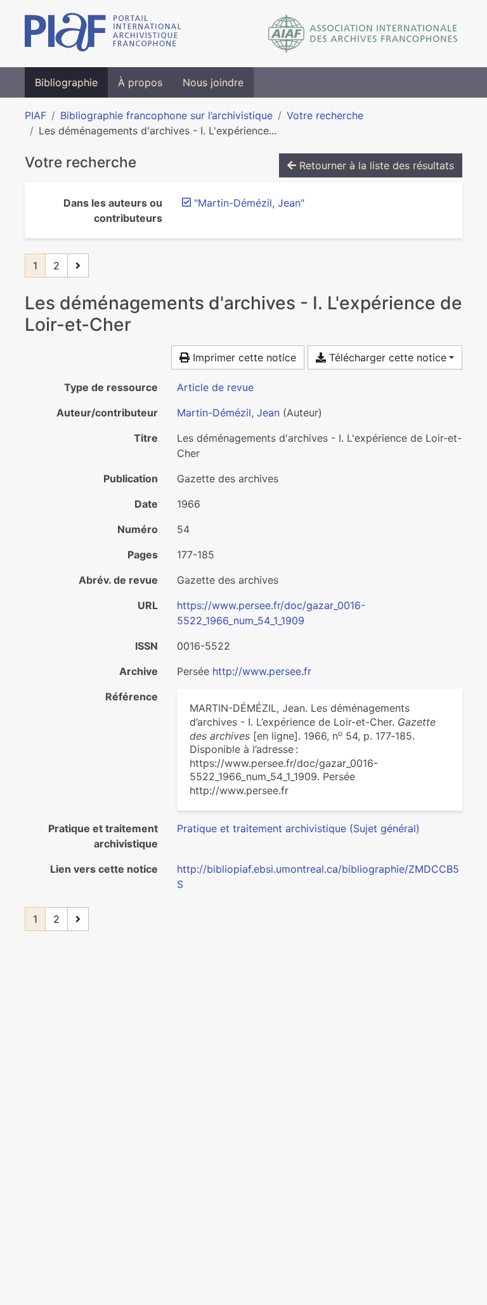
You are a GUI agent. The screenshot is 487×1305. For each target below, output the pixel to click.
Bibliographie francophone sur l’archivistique (166, 115)
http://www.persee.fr (261, 671)
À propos (140, 82)
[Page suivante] (78, 266)
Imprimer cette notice (243, 357)
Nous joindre (213, 82)
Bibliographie (66, 82)
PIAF (35, 115)
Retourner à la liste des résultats (375, 165)
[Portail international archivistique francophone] (103, 34)
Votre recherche (325, 115)
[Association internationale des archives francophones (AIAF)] (363, 34)
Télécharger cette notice (386, 357)
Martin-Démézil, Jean (228, 412)
